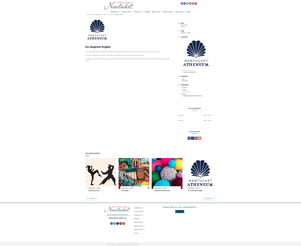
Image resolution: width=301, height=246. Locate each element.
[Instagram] (182, 3)
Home (88, 14)
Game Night (125, 190)
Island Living (179, 12)
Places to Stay (126, 12)
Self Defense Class (94, 190)
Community (110, 14)
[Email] (199, 138)
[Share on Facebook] (189, 138)
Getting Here (114, 12)
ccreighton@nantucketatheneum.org (192, 95)
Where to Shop (167, 12)
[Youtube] (190, 3)
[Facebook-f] (184, 3)
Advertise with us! (117, 218)
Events (188, 12)
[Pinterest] (195, 3)
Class (105, 14)
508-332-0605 (187, 91)
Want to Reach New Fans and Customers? (117, 214)
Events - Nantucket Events (96, 14)
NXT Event (208, 198)
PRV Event (92, 198)
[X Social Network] (192, 138)
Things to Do (138, 12)
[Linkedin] (196, 138)
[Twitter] (187, 3)
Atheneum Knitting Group (162, 190)
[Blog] (193, 3)
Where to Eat (156, 12)
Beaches (147, 12)
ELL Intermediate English (195, 190)
